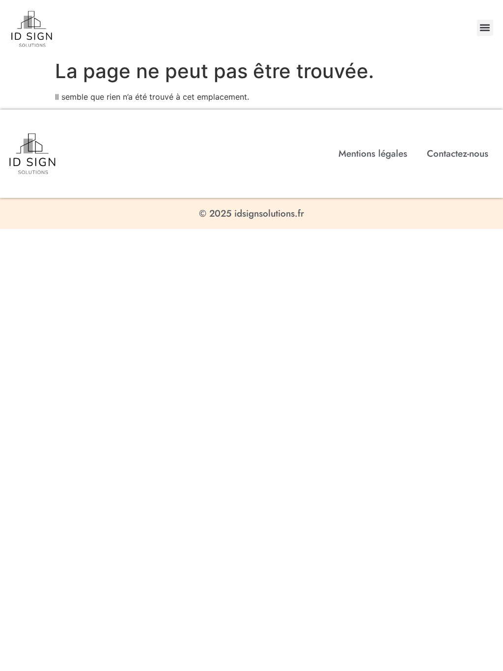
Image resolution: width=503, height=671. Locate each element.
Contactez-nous (457, 153)
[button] (485, 28)
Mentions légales (372, 153)
